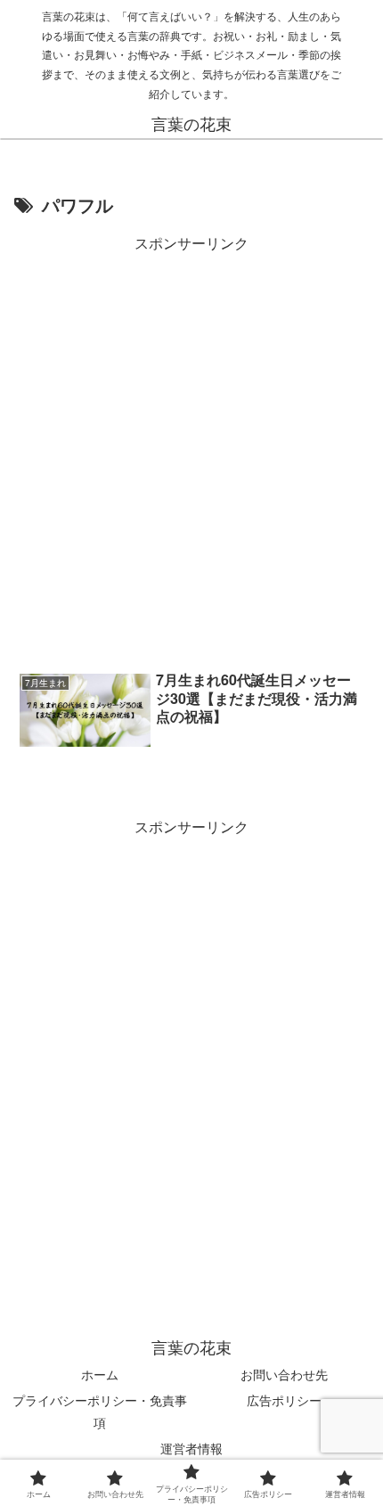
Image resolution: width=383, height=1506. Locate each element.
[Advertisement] (191, 448)
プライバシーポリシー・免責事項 (99, 1411)
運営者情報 (191, 1448)
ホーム (99, 1374)
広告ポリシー (284, 1400)
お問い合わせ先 (284, 1374)
